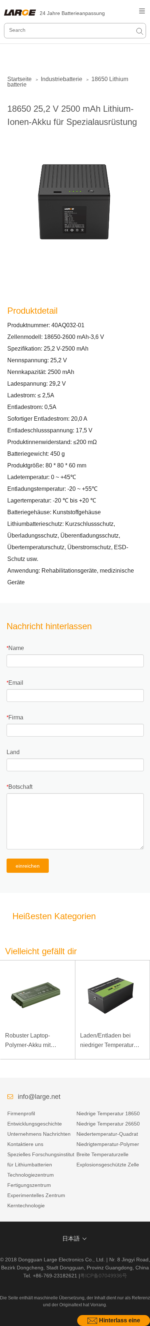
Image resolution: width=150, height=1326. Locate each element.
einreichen (28, 866)
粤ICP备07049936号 (103, 1276)
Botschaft (20, 787)
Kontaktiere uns (25, 1144)
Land (13, 752)
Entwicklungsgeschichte (34, 1124)
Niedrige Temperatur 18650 (108, 1113)
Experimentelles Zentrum (36, 1195)
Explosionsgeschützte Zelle (107, 1165)
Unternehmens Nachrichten (39, 1134)
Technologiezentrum (30, 1175)
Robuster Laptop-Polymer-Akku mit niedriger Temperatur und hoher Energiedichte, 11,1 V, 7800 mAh (37, 1041)
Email (15, 683)
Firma (15, 717)
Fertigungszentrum (29, 1185)
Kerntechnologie (26, 1205)
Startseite (19, 79)
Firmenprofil (21, 1113)
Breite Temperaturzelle (102, 1154)
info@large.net (39, 1096)
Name (16, 648)
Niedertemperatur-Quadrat (107, 1134)
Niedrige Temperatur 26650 (108, 1124)
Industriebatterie (61, 79)
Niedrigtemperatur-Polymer (107, 1144)
